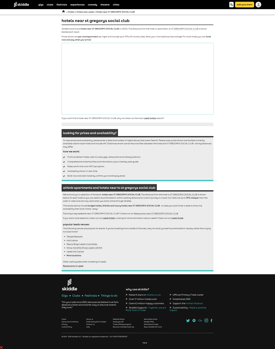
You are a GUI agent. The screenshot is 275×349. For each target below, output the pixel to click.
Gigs (65, 295)
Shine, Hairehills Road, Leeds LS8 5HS (84, 248)
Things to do (109, 295)
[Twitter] (188, 321)
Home (64, 319)
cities (116, 4)
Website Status (118, 319)
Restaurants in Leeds (73, 266)
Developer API (118, 322)
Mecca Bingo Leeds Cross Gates (82, 244)
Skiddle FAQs (149, 322)
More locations (74, 255)
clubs (50, 4)
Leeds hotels (150, 118)
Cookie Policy (67, 327)
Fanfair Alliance (194, 303)
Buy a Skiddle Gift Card (153, 327)
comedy (92, 4)
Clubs (76, 295)
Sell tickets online (150, 319)
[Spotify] (194, 321)
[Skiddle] (69, 284)
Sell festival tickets (151, 324)
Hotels (71, 12)
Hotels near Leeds (85, 12)
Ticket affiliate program (122, 324)
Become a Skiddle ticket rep (123, 327)
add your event (244, 4)
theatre (105, 4)
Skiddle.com (25, 4)
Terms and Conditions (70, 322)
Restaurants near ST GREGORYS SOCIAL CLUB (156, 213)
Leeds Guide (177, 218)
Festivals (91, 295)
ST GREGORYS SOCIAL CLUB (184, 28)
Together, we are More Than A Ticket (146, 309)
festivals (62, 4)
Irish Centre (72, 240)
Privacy (64, 324)
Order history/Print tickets (96, 322)
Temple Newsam (75, 236)
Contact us (90, 324)
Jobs (88, 327)
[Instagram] (206, 321)
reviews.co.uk (154, 294)
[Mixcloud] (200, 321)
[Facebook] (211, 321)
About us (89, 319)
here (145, 342)
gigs (41, 4)
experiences (77, 4)
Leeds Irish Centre (75, 251)
